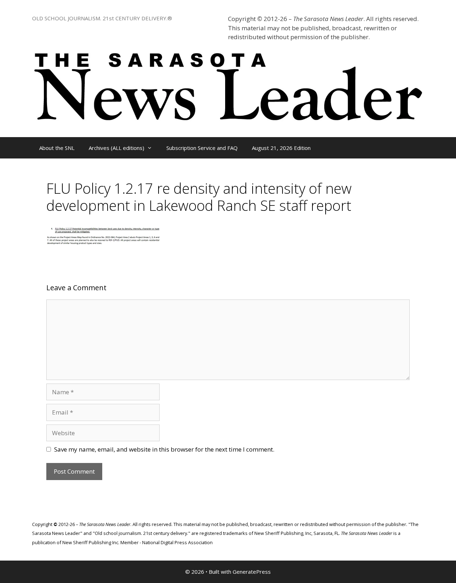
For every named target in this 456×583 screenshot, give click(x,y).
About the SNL (56, 147)
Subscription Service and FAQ (202, 147)
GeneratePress (252, 571)
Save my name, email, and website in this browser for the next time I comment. (164, 449)
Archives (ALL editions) (116, 147)
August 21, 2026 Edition (281, 147)
